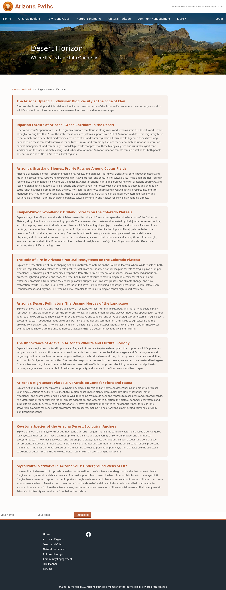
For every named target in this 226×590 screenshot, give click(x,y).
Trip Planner (50, 564)
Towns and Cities (58, 18)
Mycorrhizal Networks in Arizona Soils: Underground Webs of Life (72, 466)
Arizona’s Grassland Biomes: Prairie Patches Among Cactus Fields (71, 168)
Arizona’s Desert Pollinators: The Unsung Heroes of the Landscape (72, 303)
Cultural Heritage (119, 18)
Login (219, 18)
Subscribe (82, 514)
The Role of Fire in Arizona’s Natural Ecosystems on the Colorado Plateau (78, 259)
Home (7, 18)
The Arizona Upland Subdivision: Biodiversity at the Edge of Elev (71, 101)
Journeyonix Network (138, 586)
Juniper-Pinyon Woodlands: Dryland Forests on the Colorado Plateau (74, 212)
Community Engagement (154, 18)
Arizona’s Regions (29, 18)
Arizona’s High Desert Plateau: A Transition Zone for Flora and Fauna (74, 382)
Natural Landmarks (88, 18)
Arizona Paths (95, 586)
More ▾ (181, 18)
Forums (47, 568)
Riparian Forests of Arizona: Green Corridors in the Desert (65, 124)
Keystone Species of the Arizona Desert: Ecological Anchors (66, 426)
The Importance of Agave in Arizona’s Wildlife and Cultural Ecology (73, 343)
